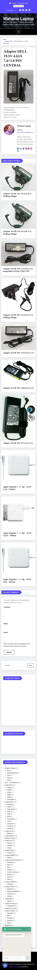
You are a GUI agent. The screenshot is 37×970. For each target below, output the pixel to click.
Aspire (9, 787)
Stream (9, 877)
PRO (8, 814)
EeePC (9, 807)
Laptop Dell (8, 841)
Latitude (9, 845)
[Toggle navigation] (18, 32)
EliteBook (10, 862)
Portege (9, 918)
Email (6, 632)
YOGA (9, 896)
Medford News (13, 967)
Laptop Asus (9, 802)
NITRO (9, 790)
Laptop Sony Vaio (10, 908)
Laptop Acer (9, 785)
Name (6, 624)
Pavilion (9, 870)
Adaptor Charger (10, 768)
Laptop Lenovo (9, 886)
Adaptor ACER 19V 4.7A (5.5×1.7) (18, 443)
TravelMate (10, 799)
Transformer (11, 819)
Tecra (9, 923)
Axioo (9, 778)
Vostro (9, 848)
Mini (8, 867)
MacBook (8, 925)
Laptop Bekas (9, 836)
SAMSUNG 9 (11, 906)
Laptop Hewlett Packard (12, 860)
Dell (8, 780)
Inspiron (9, 843)
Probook (10, 874)
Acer (8, 770)
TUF (8, 821)
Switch (9, 797)
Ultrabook (10, 824)
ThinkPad (10, 894)
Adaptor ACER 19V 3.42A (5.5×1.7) (18, 388)
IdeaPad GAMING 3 (13, 891)
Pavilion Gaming (12, 872)
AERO (9, 857)
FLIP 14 (9, 812)
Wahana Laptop (18, 18)
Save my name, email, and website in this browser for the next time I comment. (17, 645)
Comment (7, 607)
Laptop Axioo (9, 831)
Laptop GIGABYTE (11, 855)
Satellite (9, 920)
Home (4, 39)
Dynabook (10, 913)
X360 (9, 879)
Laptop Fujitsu (9, 850)
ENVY (9, 865)
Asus (8, 775)
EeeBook (10, 804)
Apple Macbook (12, 773)
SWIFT (9, 795)
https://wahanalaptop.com (25, 132)
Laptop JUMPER (10, 882)
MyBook (9, 833)
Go (30, 665)
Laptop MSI (8, 899)
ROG (8, 816)
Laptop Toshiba (10, 911)
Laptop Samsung (10, 903)
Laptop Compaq (10, 838)
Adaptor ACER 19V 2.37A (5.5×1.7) (18, 353)
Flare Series (11, 809)
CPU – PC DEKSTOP (12, 783)
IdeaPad (10, 889)
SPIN (9, 792)
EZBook (9, 884)
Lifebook (10, 853)
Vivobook (10, 826)
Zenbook (10, 828)
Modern (9, 901)
